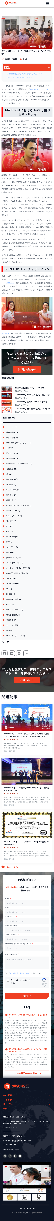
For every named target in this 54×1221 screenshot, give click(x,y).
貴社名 (7, 908)
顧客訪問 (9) (11, 500)
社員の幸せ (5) (12, 432)
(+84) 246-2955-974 (10, 1127)
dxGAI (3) (10, 604)
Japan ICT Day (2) (13, 557)
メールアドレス (10, 917)
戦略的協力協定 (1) (13, 615)
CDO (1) (9, 531)
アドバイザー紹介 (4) (14, 562)
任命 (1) (9, 474)
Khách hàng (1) (12, 536)
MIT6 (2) (9, 526)
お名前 (7, 899)
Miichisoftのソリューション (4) (18, 443)
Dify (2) (9, 542)
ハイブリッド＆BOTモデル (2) (18, 568)
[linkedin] (15, 1157)
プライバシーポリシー (27, 1208)
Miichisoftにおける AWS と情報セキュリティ (24, 74)
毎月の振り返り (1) (13, 479)
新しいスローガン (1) (14, 609)
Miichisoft (6, 333)
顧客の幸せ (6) (12, 437)
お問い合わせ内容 (11, 954)
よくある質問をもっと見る (25, 1073)
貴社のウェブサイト (12, 926)
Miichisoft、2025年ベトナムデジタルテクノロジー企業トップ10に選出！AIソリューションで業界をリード (26, 735)
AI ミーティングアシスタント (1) (19, 505)
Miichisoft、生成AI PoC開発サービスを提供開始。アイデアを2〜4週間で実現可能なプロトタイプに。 (33, 401)
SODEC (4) (10, 594)
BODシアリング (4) (14, 516)
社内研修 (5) (11, 484)
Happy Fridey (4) (12, 489)
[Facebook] (10, 1157)
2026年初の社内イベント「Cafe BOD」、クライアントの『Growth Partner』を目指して (31, 387)
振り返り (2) (11, 495)
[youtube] (20, 1157)
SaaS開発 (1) (11, 578)
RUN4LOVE (9, 283)
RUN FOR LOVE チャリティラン (19, 77)
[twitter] (5, 1157)
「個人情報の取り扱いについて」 (19, 973)
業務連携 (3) (11, 620)
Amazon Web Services (39, 89)
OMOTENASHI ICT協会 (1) (17, 573)
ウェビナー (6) (12, 547)
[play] (27, 1173)
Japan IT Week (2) (13, 599)
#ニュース (7, 740)
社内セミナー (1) (12, 583)
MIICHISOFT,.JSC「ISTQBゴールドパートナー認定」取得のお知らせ (26, 843)
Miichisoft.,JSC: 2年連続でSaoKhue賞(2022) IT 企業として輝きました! (26, 789)
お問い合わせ (27, 369)
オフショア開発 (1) (13, 625)
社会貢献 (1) (11, 521)
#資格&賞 (15, 740)
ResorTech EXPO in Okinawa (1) (19, 463)
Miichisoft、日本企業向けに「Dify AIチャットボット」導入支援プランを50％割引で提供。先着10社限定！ (33, 408)
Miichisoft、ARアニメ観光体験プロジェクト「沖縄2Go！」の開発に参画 (33, 394)
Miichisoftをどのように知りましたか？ (18, 944)
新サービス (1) (12, 453)
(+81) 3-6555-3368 (9, 1145)
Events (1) (10, 552)
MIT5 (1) (9, 589)
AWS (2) (9, 630)
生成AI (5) (10, 448)
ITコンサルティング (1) (15, 635)
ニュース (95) (11, 427)
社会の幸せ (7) (12, 458)
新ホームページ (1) (13, 510)
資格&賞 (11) (11, 469)
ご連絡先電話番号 (11, 935)
